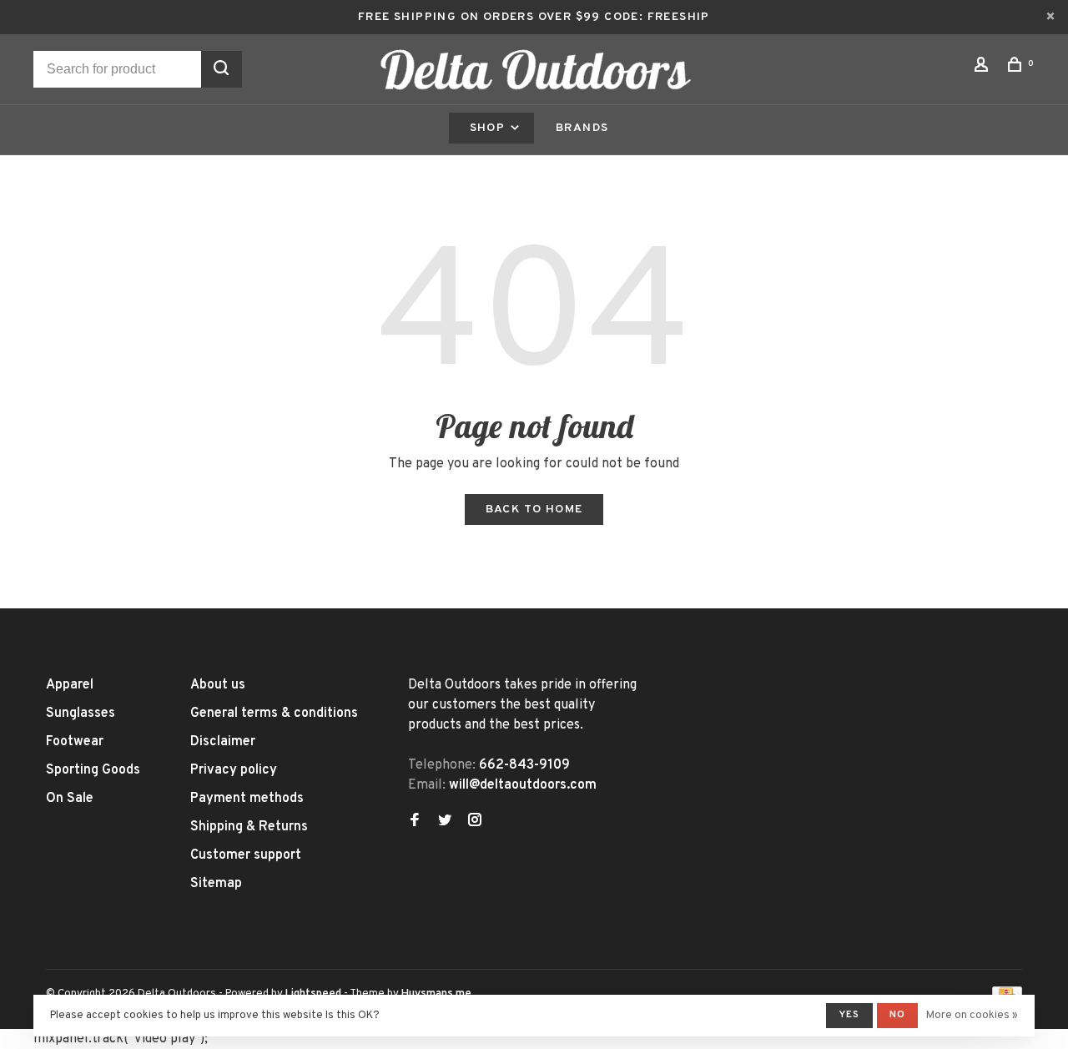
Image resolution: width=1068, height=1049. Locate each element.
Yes (849, 1014)
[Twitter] (444, 822)
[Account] (984, 68)
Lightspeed (313, 994)
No (897, 1014)
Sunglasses (80, 713)
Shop (489, 128)
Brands (582, 128)
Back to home (534, 509)
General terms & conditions (274, 713)
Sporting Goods (93, 770)
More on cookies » (972, 1015)
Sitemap (216, 883)
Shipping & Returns (249, 827)
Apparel (69, 685)
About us (217, 685)
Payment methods (247, 798)
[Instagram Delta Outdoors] (474, 822)
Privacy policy (233, 770)
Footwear (74, 742)
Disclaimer (222, 742)
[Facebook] (414, 822)
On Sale (69, 798)
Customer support (245, 855)
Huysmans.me (436, 994)
